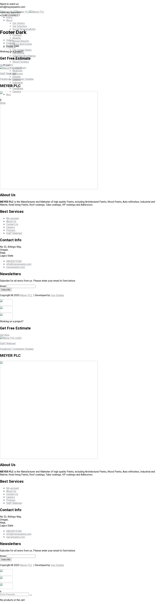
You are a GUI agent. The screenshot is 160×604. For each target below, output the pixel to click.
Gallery (9, 64)
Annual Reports (20, 41)
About (9, 20)
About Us (11, 221)
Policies (10, 230)
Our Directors (19, 26)
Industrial (17, 82)
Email (3, 286)
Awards (16, 38)
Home (9, 17)
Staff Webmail (8, 73)
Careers (10, 227)
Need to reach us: (9, 4)
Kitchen (16, 76)
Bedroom (17, 70)
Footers (10, 43)
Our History (18, 23)
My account (12, 218)
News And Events (22, 44)
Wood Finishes (20, 61)
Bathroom (17, 73)
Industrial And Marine (24, 55)
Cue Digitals (57, 295)
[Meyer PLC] (7, 11)
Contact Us (12, 224)
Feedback (17, 88)
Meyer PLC (26, 295)
